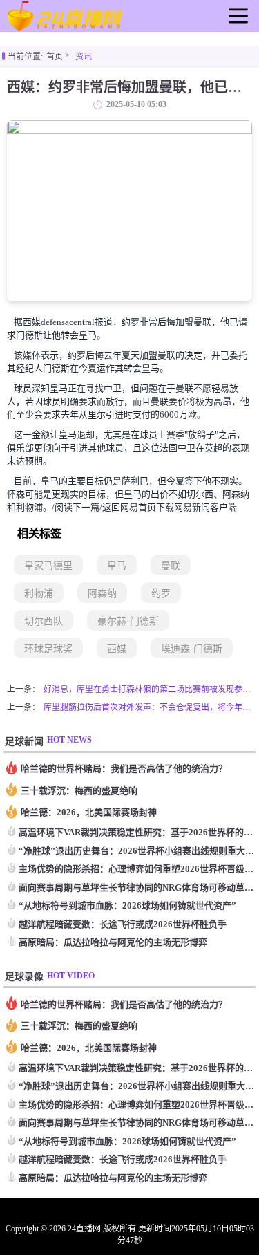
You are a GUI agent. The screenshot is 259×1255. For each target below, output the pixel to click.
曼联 (170, 566)
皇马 (116, 566)
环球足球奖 (48, 649)
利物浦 (38, 593)
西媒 (116, 649)
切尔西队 (43, 621)
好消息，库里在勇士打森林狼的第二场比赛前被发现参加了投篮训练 (148, 689)
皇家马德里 (48, 566)
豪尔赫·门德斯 (128, 621)
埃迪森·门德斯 (191, 649)
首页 (54, 57)
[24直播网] (64, 26)
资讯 (83, 57)
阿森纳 (102, 593)
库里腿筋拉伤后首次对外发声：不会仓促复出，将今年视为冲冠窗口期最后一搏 (148, 707)
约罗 (161, 593)
